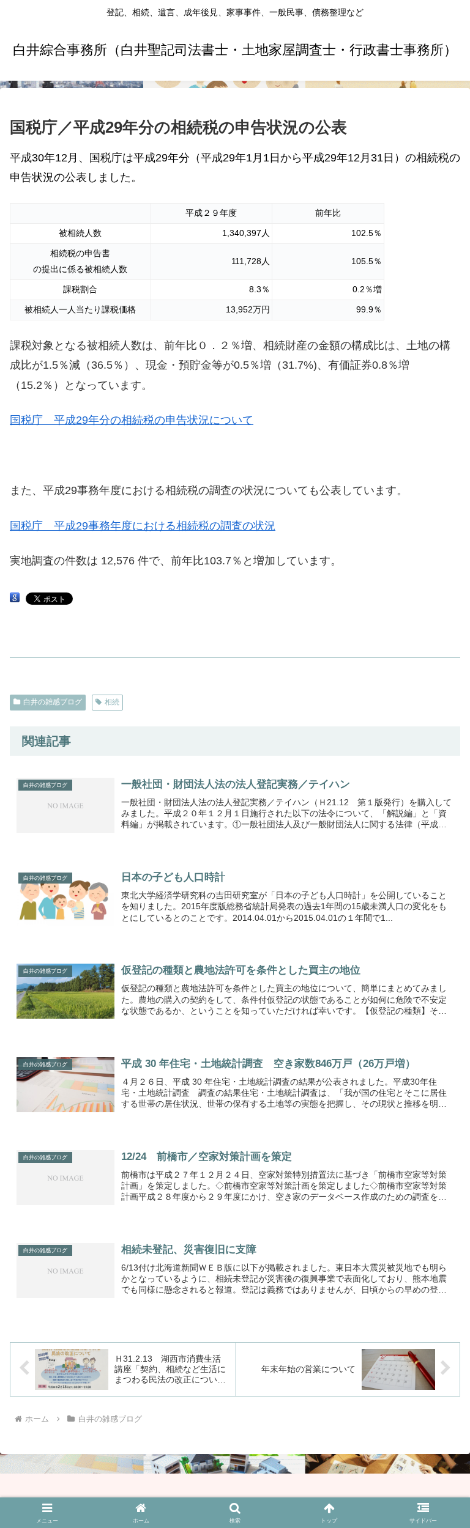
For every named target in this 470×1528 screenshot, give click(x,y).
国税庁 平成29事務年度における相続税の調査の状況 (142, 526)
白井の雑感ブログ (52, 702)
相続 (112, 702)
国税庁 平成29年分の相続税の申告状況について (131, 420)
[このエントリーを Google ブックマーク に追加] (15, 598)
